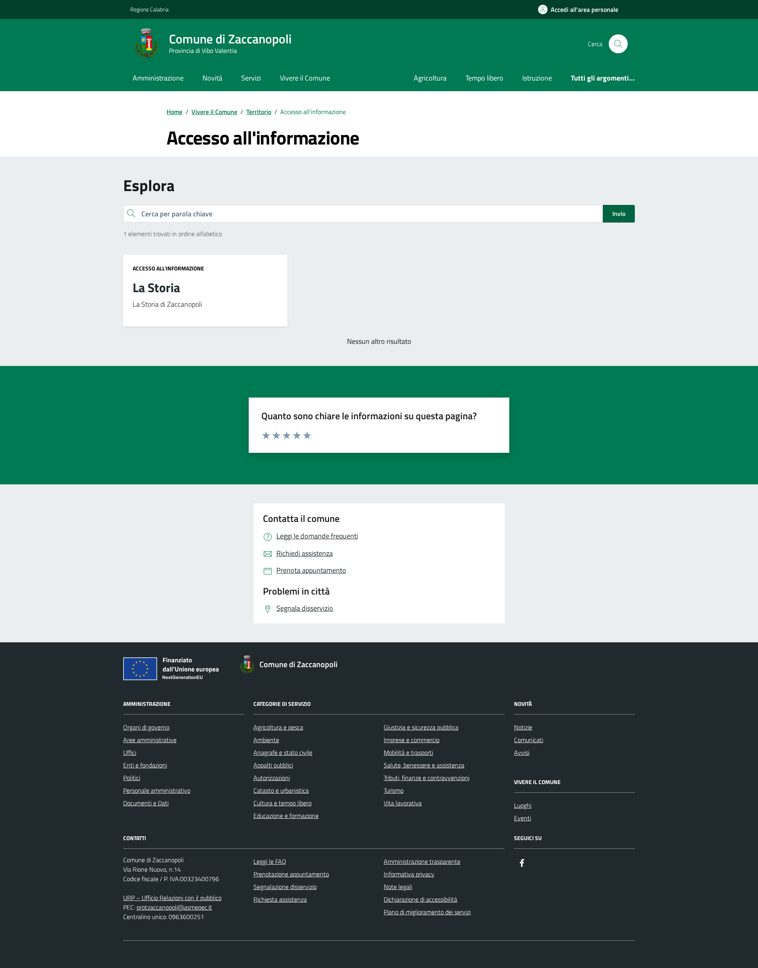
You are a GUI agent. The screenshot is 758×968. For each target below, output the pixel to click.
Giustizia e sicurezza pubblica (421, 727)
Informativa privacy (409, 874)
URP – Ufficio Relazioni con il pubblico (172, 897)
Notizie (523, 727)
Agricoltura (430, 78)
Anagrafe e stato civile (282, 752)
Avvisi (521, 752)
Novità (212, 78)
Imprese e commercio (411, 740)
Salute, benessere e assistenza (424, 765)
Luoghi (522, 805)
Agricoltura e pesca (278, 727)
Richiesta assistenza (280, 899)
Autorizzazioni (271, 777)
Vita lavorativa (403, 803)
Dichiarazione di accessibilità (420, 899)
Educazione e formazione (286, 815)
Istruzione (537, 78)
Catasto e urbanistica (281, 790)
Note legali (398, 886)
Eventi (522, 818)
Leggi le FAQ (269, 861)
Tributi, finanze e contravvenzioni (426, 777)
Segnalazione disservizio (285, 886)
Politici (131, 777)
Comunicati (528, 740)
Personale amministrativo (156, 790)
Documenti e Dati (146, 803)
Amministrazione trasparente (422, 861)
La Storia (156, 288)
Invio (618, 213)
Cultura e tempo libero (282, 803)
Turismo (393, 790)
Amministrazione (158, 78)
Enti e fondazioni (145, 765)
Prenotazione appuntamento (291, 874)
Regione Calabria (149, 9)
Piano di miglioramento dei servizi (427, 912)
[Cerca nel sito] (618, 43)
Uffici (129, 752)
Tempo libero (484, 78)
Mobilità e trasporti (408, 752)
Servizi (251, 78)
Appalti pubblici (273, 765)
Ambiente (266, 740)
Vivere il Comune (305, 78)
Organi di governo (146, 727)
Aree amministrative (149, 740)
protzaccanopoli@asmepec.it (174, 907)
